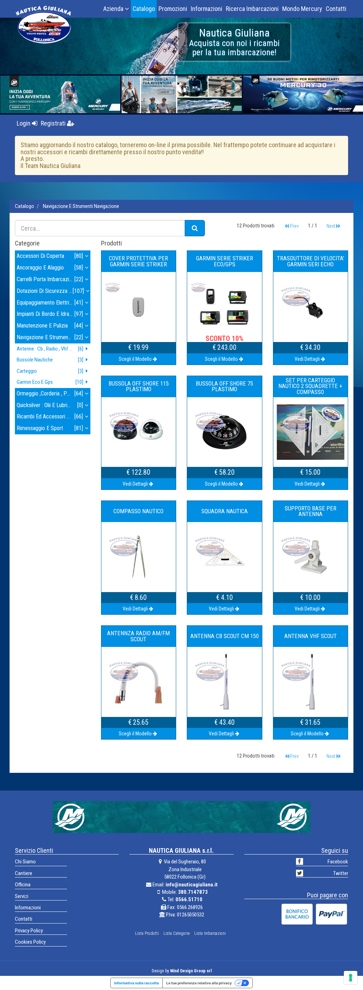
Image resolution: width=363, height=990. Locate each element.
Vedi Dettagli (307, 359)
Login (24, 123)
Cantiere (23, 873)
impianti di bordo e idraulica (50, 314)
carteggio (50, 371)
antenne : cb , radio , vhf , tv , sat (51, 349)
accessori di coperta (50, 256)
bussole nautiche (50, 360)
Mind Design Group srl (191, 970)
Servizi (21, 896)
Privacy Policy (29, 930)
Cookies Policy (30, 942)
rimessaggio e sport (50, 428)
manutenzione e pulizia (50, 325)
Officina (22, 884)
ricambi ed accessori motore (50, 416)
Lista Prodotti (147, 933)
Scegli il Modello (135, 359)
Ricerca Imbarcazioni (252, 8)
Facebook (338, 861)
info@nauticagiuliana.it (192, 884)
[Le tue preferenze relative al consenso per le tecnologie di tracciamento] (350, 977)
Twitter (340, 873)
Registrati (54, 123)
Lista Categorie (176, 933)
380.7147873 (193, 892)
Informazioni (206, 8)
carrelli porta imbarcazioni (50, 279)
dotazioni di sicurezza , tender (52, 291)
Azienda (114, 8)
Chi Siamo (25, 861)
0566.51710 (188, 899)
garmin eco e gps (50, 382)
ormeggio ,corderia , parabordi (51, 393)
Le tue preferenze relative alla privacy (199, 983)
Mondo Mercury (302, 8)
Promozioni (172, 8)
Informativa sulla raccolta (136, 983)
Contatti (336, 8)
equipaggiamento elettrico (50, 302)
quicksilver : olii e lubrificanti (50, 405)
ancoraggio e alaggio (50, 267)
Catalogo (144, 8)
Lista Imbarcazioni (210, 933)
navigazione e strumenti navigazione (81, 206)
